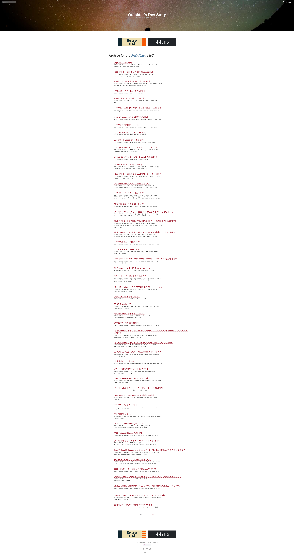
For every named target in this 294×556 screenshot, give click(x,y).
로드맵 (152, 270)
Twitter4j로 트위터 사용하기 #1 (127, 249)
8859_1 (136, 354)
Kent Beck (116, 215)
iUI (123, 225)
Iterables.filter (146, 110)
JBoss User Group (147, 236)
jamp (142, 93)
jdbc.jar (157, 306)
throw (153, 142)
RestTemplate (117, 198)
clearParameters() (145, 315)
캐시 (115, 102)
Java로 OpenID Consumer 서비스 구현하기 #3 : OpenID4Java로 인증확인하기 (147, 476)
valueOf (151, 507)
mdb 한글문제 (149, 354)
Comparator (150, 119)
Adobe (142, 234)
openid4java (117, 454)
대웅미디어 (157, 261)
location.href (153, 363)
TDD (131, 206)
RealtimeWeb (155, 149)
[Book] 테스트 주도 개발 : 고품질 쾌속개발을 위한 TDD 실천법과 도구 (143, 212)
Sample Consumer (125, 454)
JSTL (153, 390)
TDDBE (144, 215)
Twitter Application (143, 244)
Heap (138, 93)
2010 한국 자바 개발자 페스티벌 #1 (129, 204)
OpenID (132, 452)
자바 (135, 234)
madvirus (157, 390)
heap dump (155, 83)
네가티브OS (140, 397)
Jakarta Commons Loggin (135, 187)
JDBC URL (152, 306)
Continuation (153, 197)
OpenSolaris (138, 380)
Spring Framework (138, 185)
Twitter (131, 244)
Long (142, 507)
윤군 (159, 198)
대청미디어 (117, 291)
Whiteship (138, 198)
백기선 (138, 197)
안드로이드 (153, 166)
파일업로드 (126, 409)
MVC (149, 390)
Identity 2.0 (133, 251)
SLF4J (155, 187)
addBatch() (137, 315)
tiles (128, 66)
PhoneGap (128, 225)
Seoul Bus (137, 225)
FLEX (138, 234)
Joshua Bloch (150, 261)
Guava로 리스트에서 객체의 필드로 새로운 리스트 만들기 (138, 108)
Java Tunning (156, 461)
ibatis (146, 471)
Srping (137, 66)
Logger (151, 187)
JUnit (131, 142)
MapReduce (129, 236)
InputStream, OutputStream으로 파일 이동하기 (134, 395)
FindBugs (150, 176)
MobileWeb (117, 168)
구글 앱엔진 (145, 198)
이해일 (116, 263)
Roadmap (147, 270)
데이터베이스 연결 (119, 308)
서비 (145, 397)
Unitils (148, 215)
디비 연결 (126, 308)
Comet (135, 149)
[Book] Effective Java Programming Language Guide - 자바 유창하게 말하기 (146, 259)
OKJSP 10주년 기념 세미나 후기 (128, 164)
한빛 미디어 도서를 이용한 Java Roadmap (132, 268)
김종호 (154, 344)
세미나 (143, 195)
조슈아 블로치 (122, 263)
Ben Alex (153, 223)
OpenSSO (143, 373)
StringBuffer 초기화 (147, 325)
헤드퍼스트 (143, 346)
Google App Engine (130, 197)
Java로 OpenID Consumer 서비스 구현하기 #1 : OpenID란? (139, 495)
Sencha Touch (140, 168)
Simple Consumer (125, 480)
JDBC (131, 306)
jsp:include (116, 418)
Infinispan (141, 100)
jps (121, 85)
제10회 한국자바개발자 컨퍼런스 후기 (130, 276)
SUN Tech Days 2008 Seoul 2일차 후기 (131, 369)
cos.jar (141, 407)
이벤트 (135, 270)
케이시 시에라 (136, 346)
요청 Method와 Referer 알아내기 (128, 433)
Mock (140, 215)
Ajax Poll (127, 373)
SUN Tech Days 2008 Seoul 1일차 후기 (131, 378)
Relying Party (155, 452)
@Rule (135, 142)
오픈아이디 (138, 452)
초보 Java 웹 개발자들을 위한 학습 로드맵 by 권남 (135, 469)
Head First (144, 344)
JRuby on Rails (138, 280)
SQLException (117, 337)
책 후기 (136, 74)
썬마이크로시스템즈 (119, 373)
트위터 (136, 244)
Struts (157, 471)
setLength (132, 325)
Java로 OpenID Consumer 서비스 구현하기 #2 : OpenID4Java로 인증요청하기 (147, 486)
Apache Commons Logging (121, 187)
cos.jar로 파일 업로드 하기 (125, 405)
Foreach (136, 298)
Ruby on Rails (137, 278)
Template (122, 418)
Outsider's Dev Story (147, 15)
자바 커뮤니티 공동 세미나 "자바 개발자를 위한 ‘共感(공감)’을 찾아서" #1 (145, 232)
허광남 (158, 166)
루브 (144, 298)
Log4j (146, 187)
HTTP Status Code (135, 426)
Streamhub (117, 151)
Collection (132, 110)
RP (122, 499)
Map (146, 74)
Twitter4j (158, 244)
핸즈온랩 (130, 281)
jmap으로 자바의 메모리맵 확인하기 (129, 91)
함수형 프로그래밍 (138, 76)
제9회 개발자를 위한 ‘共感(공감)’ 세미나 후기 (133, 81)
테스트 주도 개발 (144, 206)
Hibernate (152, 278)
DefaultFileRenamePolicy (150, 407)
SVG (146, 168)
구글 (139, 195)
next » (152, 514)
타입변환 (155, 507)
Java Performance (147, 461)
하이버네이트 (146, 280)
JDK (147, 83)
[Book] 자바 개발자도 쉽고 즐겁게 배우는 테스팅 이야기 (138, 174)
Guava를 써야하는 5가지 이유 (127, 125)
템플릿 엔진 (123, 66)
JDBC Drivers (144, 306)
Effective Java (142, 261)
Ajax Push (133, 373)
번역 (136, 127)
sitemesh (132, 66)
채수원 (155, 206)
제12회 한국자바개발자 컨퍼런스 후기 (130, 98)
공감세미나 (145, 85)
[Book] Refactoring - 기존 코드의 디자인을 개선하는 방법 (138, 287)
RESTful (116, 197)
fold (152, 74)
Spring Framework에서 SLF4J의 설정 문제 (132, 183)
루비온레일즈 (145, 278)
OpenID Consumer (146, 452)
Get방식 (138, 435)
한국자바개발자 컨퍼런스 (120, 281)
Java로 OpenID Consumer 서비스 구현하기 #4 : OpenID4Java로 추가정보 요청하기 (150, 450)
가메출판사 (140, 390)
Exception (144, 142)
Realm (122, 490)
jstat (127, 85)
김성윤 (150, 198)
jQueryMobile (127, 168)
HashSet (144, 134)
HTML (131, 64)
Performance (142, 444)
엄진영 (155, 236)
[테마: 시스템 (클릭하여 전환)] (283, 2)
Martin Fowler (147, 289)
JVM (150, 83)
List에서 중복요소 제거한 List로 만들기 (130, 132)
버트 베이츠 (117, 346)
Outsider (149, 552)
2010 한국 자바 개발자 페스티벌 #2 (129, 193)
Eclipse (136, 461)
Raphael (134, 168)
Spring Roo (144, 225)
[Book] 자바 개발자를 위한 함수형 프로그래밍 (133, 72)
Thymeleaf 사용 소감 (123, 62)
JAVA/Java (126, 64)
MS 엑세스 (155, 335)
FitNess (158, 176)
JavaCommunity (126, 280)
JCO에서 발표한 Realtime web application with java (136, 147)
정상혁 (116, 227)
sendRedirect (130, 427)
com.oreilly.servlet (134, 407)
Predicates (125, 112)
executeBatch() (154, 315)
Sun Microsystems (139, 371)
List (137, 110)
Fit (154, 176)
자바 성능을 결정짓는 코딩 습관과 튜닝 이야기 (126, 444)
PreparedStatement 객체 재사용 (133, 317)
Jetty (142, 197)
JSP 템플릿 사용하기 (123, 414)
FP (154, 74)
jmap (118, 85)
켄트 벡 (147, 214)
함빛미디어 (130, 178)
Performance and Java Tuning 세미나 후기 (132, 459)
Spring (147, 195)
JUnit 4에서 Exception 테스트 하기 (129, 140)
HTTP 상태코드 (144, 426)
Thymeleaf (116, 66)
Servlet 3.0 (124, 198)
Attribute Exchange (136, 454)
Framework (135, 471)
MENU (290, 2)
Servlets (150, 344)
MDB (131, 335)
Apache (135, 236)
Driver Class (137, 306)
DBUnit (130, 215)
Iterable (141, 298)
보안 (158, 435)
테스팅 (124, 178)
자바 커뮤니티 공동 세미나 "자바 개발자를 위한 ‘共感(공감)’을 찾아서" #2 (145, 221)
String (146, 507)
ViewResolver (131, 198)
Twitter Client (152, 244)
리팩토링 (123, 291)
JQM (122, 168)
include (138, 416)
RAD (133, 225)
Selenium (145, 176)
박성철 (155, 198)
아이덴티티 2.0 (128, 499)
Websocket (123, 151)
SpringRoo (146, 197)
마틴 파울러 (129, 291)
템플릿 (134, 416)
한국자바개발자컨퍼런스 (133, 151)
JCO (137, 100)
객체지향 (140, 289)
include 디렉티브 (150, 416)
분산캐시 (157, 100)
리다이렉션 (138, 427)
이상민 (136, 176)
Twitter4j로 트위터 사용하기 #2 (127, 242)
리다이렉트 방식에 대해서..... (126, 361)
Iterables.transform (155, 110)
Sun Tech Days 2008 (150, 371)
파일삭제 (155, 397)
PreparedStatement (119, 317)
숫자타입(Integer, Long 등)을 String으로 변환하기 (135, 505)
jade (142, 64)
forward (143, 416)
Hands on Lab (117, 280)
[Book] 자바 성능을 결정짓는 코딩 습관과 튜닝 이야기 (137, 440)
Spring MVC (137, 64)
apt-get (132, 159)
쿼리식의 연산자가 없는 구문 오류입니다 (132, 337)
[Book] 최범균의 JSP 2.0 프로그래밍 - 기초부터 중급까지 (138, 388)
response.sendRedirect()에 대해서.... (130, 423)
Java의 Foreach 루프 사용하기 (127, 296)
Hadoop (123, 236)
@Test (139, 142)
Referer (149, 435)
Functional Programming (120, 76)
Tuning (147, 444)
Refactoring (154, 289)
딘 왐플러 (129, 76)
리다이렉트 (146, 363)
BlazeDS (140, 236)
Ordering (156, 119)
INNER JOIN (148, 335)
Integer (138, 507)
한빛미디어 (141, 74)
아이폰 (148, 223)
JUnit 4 (150, 142)
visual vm (139, 85)
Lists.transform (118, 112)
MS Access (156, 354)
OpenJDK (140, 159)
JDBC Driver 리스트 (122, 304)
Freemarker (155, 64)
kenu (136, 166)
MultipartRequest (118, 409)
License (147, 100)
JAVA (131, 74)
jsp (131, 390)
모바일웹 (150, 225)
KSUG (131, 83)
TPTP (120, 463)
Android (147, 166)
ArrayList (138, 134)
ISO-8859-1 (141, 354)
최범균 (145, 390)
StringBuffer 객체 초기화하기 (126, 323)
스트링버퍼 (156, 325)
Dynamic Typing (118, 225)
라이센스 (151, 100)
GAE (124, 197)
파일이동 (116, 399)
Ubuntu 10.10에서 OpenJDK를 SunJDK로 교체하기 (136, 157)
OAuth (146, 251)
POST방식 (144, 435)
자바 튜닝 (154, 463)
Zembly (116, 382)
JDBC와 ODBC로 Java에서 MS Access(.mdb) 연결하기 (137, 352)
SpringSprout (144, 149)
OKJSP (136, 83)
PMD (120, 178)
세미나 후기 (142, 83)
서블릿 (129, 346)
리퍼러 (154, 435)
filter (149, 74)
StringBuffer (139, 325)
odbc (135, 335)
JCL (143, 187)
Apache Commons (148, 127)
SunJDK (145, 159)
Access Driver (140, 335)
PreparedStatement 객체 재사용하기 (129, 313)
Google (132, 127)
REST (155, 195)
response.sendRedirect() (136, 363)
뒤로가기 (159, 363)
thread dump (132, 85)
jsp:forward (158, 416)
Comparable (143, 119)
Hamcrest (135, 215)
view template (147, 64)
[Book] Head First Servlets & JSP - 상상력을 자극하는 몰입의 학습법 (143, 342)
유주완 (160, 225)
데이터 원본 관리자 (122, 356)
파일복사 (149, 397)
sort (160, 119)
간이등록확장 (145, 454)
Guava (140, 110)
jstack (124, 85)
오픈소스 (132, 100)
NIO (135, 397)
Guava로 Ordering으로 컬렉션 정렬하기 (131, 117)
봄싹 (150, 149)
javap (160, 83)
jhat (115, 85)
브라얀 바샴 (124, 346)
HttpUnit (116, 178)
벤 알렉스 (155, 225)
